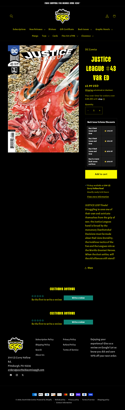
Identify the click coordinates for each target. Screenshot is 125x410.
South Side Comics (29, 400)
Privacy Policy (69, 339)
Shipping (89, 90)
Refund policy (60, 400)
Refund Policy (69, 344)
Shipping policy (103, 400)
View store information (98, 196)
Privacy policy (73, 400)
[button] (11, 16)
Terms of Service (70, 349)
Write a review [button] (78, 298)
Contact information (64, 402)
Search (39, 349)
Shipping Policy (43, 344)
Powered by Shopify (44, 400)
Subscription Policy (45, 339)
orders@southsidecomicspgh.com (26, 369)
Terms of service (88, 400)
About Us (40, 355)
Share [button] (90, 268)
